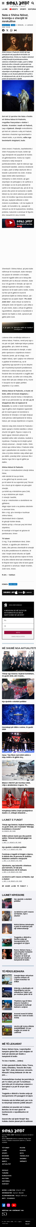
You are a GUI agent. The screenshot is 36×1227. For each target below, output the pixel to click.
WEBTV (15, 9)
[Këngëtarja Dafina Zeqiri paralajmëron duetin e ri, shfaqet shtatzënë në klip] (18, 798)
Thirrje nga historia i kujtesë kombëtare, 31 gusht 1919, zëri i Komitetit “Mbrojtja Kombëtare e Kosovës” (18, 827)
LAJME (5, 9)
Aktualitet (6, 25)
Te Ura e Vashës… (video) (12, 1061)
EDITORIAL (6, 1158)
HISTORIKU (6, 1181)
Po (5, 620)
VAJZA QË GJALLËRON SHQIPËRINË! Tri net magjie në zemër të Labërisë (24, 1029)
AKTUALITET (6, 1164)
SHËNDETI (23, 1161)
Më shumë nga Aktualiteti (19, 648)
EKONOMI (5, 1156)
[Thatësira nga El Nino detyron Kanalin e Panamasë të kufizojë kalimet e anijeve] (7, 1005)
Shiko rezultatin (18, 636)
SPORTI (23, 9)
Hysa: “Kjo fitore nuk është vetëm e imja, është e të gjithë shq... (16, 756)
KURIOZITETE (6, 1176)
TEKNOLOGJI (24, 1156)
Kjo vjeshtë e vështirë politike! (14, 702)
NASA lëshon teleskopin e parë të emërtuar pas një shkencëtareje (24, 927)
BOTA (22, 1153)
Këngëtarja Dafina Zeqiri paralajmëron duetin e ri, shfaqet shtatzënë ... (17, 812)
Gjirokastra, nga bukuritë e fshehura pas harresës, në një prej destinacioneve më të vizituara (16, 868)
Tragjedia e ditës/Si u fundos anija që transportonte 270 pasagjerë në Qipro (22, 940)
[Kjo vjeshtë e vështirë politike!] (18, 689)
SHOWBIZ (23, 1158)
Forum (13, 25)
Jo (5, 626)
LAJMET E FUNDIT (12, 819)
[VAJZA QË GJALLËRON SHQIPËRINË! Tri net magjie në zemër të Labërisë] (7, 1030)
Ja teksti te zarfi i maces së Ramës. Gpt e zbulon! (24, 914)
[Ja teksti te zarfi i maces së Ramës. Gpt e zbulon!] (7, 916)
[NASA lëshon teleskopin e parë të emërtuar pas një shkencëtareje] (7, 928)
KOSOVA (23, 1150)
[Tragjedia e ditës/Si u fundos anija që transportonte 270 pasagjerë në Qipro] (7, 941)
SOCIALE (5, 1170)
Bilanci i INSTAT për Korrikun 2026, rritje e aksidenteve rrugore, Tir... (16, 784)
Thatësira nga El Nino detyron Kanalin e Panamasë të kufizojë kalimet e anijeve (23, 1004)
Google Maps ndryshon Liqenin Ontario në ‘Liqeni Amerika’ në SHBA (23, 979)
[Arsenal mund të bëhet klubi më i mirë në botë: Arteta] (7, 1018)
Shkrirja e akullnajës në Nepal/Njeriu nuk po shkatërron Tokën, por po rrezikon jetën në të (23, 991)
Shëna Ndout (13, 584)
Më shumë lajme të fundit (14, 886)
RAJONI (22, 1147)
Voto (18, 632)
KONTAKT (5, 1184)
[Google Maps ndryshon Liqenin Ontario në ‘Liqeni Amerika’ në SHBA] (7, 979)
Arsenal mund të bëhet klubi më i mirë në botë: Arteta (23, 1016)
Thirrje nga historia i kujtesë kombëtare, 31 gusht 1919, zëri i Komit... (18, 675)
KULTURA (5, 1178)
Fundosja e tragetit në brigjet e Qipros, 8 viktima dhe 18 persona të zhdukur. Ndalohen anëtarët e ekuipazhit (17, 856)
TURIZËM (5, 1173)
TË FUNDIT (5, 1147)
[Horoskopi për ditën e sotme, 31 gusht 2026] (18, 714)
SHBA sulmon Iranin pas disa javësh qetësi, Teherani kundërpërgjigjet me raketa (17, 838)
